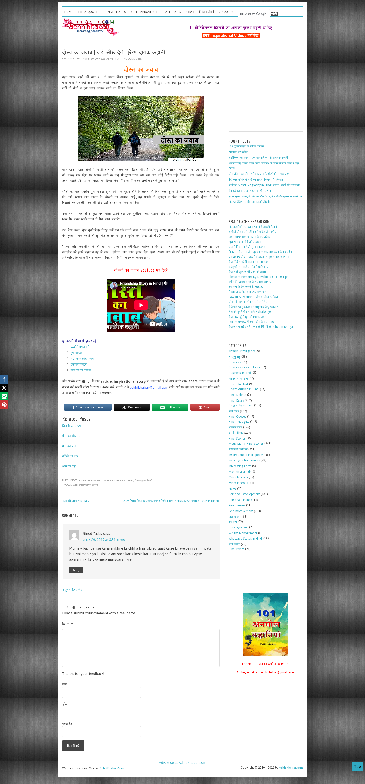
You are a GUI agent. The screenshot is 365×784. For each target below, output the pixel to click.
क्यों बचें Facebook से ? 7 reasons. (250, 282)
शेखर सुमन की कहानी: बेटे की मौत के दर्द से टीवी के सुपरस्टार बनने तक (265, 196)
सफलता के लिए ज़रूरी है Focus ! (246, 287)
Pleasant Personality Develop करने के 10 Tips (258, 277)
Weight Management (243, 533)
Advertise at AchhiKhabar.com (182, 762)
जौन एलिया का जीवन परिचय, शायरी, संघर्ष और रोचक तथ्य (259, 174)
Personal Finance (240, 500)
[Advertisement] (266, 86)
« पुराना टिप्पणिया (72, 589)
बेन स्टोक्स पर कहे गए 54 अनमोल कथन (250, 191)
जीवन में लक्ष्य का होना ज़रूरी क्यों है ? (248, 302)
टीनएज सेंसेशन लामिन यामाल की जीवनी (249, 202)
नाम (64, 684)
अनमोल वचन (235, 427)
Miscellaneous (238, 477)
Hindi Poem (236, 549)
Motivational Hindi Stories (115, 480)
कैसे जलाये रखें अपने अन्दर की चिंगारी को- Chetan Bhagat (261, 327)
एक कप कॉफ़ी (79, 364)
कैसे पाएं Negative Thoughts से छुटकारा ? (253, 307)
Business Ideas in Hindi (244, 367)
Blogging (235, 356)
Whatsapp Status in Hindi (246, 538)
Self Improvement (241, 511)
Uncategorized (238, 527)
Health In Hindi (238, 384)
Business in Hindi (240, 373)
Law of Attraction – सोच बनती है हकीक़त (253, 297)
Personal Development (244, 494)
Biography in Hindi (241, 405)
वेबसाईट (67, 723)
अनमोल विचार (236, 433)
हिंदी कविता (234, 544)
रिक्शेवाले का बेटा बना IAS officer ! (248, 292)
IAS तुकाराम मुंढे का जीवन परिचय (246, 146)
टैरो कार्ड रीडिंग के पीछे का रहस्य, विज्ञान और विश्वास (256, 179)
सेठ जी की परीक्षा (81, 370)
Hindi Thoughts (239, 421)
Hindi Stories (87, 480)
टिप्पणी (67, 623)
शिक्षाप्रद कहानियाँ (143, 480)
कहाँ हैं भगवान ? (80, 346)
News (232, 488)
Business (235, 362)
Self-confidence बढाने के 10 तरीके (249, 237)
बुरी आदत (76, 352)
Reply (76, 570)
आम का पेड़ (69, 466)
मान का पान (69, 446)
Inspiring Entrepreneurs (244, 460)
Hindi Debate (237, 395)
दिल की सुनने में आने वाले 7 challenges (250, 312)
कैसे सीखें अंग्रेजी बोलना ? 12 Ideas (248, 262)
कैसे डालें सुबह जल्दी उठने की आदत (247, 272)
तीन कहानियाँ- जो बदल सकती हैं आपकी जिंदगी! (253, 227)
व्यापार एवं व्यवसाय (238, 378)
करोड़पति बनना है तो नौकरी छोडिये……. (249, 267)
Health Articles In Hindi (244, 389)
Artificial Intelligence (242, 351)
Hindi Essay (236, 400)
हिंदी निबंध (234, 411)
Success (234, 517)
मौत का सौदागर (71, 435)
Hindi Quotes (237, 416)
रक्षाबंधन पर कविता (238, 152)
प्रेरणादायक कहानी (89, 485)
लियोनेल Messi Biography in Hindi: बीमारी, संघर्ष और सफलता (264, 185)
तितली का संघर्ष (71, 425)
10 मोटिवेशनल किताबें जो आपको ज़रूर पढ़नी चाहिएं (230, 27)
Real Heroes (237, 505)
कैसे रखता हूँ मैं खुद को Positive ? (247, 317)
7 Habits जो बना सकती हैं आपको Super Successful (259, 257)
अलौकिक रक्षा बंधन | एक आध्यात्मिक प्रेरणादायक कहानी (258, 157)
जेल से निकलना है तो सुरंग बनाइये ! (247, 247)
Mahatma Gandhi (240, 472)
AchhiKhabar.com (291, 768)
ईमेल (65, 704)
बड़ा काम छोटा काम (82, 358)
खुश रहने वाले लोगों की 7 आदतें (245, 242)
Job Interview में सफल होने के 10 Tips (251, 322)
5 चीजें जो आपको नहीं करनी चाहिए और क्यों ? (252, 232)
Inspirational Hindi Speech (246, 455)
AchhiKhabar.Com (112, 768)
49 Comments (133, 59)
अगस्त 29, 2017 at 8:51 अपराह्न (104, 539)
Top (357, 766)
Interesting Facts (240, 466)
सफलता (233, 521)
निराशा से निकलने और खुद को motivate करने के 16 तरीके (261, 252)
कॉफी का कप (70, 456)
